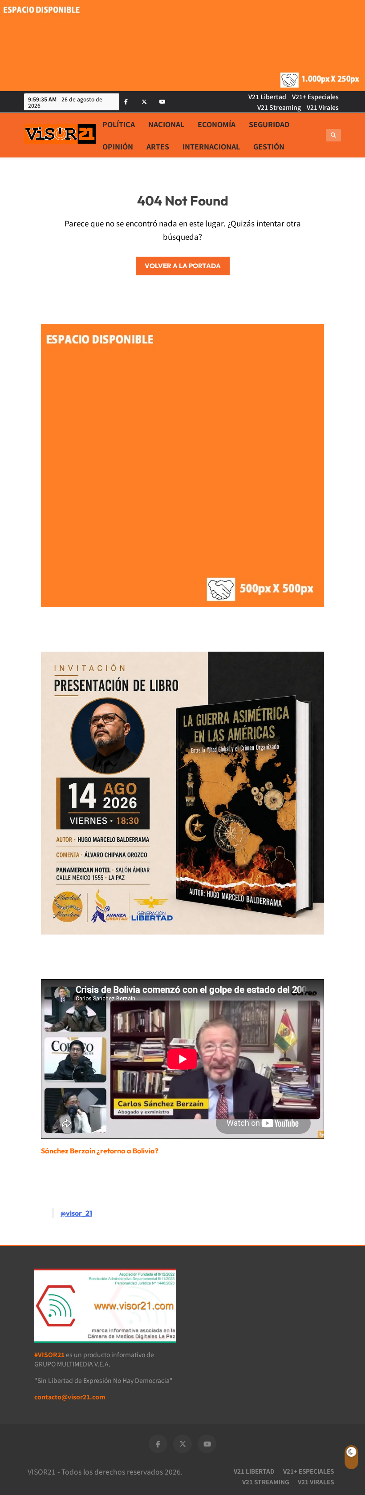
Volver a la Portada (183, 266)
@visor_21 (76, 1213)
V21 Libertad (267, 96)
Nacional (166, 124)
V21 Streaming (279, 107)
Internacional (211, 146)
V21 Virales (323, 107)
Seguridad (269, 124)
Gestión (268, 146)
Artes (157, 146)
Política (118, 124)
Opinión (117, 146)
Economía (216, 124)
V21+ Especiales (315, 96)
